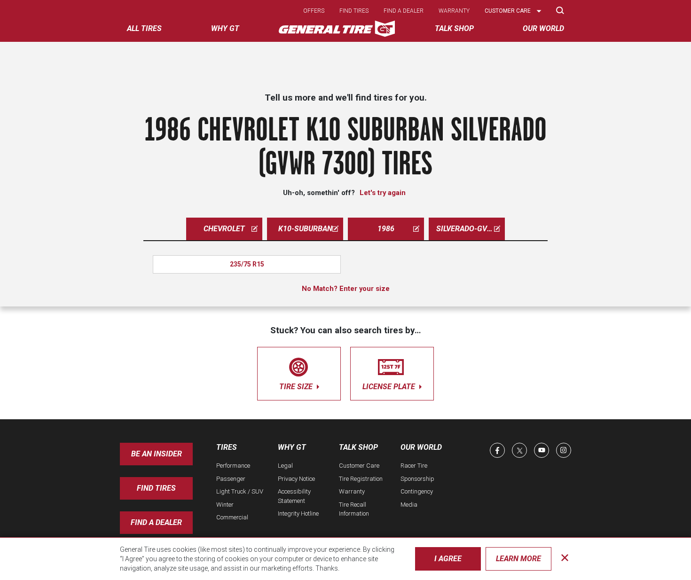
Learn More (518, 558)
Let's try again (383, 192)
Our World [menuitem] (543, 28)
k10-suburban (305, 228)
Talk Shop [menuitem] (454, 28)
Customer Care (359, 465)
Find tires (354, 11)
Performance (233, 465)
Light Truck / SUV (239, 491)
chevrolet (224, 228)
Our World (421, 447)
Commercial (232, 517)
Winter (225, 504)
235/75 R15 (247, 264)
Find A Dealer (156, 522)
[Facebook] (497, 450)
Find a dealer (404, 11)
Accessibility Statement (294, 496)
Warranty (454, 11)
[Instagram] (563, 450)
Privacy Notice (296, 478)
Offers (313, 11)
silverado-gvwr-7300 (470, 228)
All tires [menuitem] (144, 28)
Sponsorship (417, 478)
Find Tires (156, 488)
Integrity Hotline (298, 513)
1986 (385, 228)
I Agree (448, 558)
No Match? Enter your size (346, 288)
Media (408, 504)
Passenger (230, 478)
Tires (226, 447)
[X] (519, 450)
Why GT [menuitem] (225, 28)
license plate (389, 386)
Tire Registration (361, 478)
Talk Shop (358, 447)
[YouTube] (541, 450)
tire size (296, 386)
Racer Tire (413, 465)
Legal (285, 465)
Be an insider (156, 453)
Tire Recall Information (354, 509)
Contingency (416, 491)
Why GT (292, 447)
